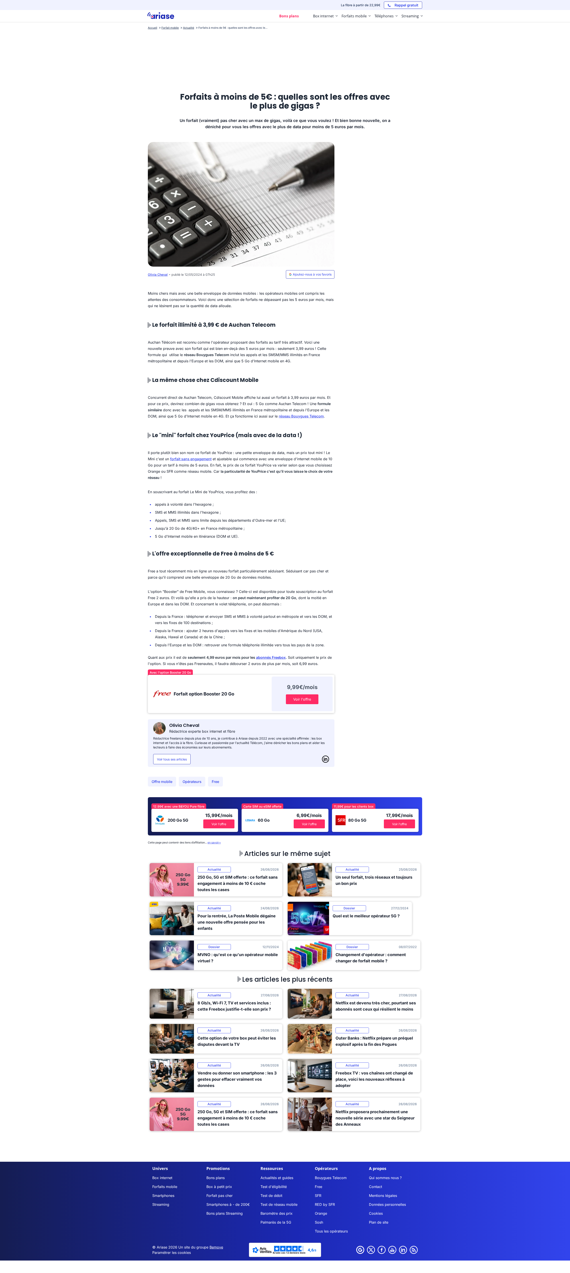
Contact (375, 1186)
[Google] (360, 1250)
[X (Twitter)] (371, 1250)
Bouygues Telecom (331, 1178)
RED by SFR (325, 1204)
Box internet (162, 1178)
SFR (318, 1195)
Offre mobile (162, 781)
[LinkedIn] (325, 759)
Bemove (216, 1247)
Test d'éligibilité (274, 1186)
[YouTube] (392, 1250)
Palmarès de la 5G (276, 1222)
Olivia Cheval (158, 274)
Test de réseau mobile (279, 1204)
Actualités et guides (277, 1178)
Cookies (376, 1213)
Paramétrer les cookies (171, 1252)
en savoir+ (214, 842)
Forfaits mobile (164, 1186)
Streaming (160, 1204)
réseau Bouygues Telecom (301, 416)
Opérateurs (192, 781)
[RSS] (414, 1250)
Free (215, 781)
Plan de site (378, 1222)
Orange (321, 1213)
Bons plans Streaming (224, 1213)
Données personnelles (387, 1204)
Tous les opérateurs (331, 1231)
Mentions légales (383, 1195)
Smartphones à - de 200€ (228, 1204)
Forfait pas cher (219, 1195)
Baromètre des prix (277, 1213)
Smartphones (163, 1195)
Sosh (319, 1222)
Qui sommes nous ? (385, 1178)
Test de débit (271, 1195)
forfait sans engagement (191, 459)
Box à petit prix (219, 1186)
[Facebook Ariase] (382, 1250)
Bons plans (215, 1178)
